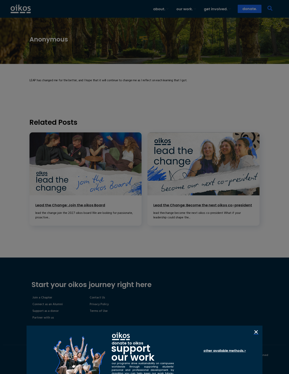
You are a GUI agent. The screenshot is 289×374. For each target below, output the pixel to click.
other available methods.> (224, 350)
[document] (144, 187)
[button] (256, 332)
